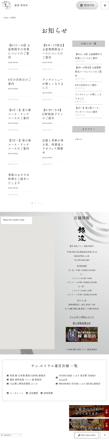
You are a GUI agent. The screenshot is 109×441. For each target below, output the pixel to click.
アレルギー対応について (82, 317)
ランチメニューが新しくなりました (53, 83)
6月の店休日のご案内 (19, 81)
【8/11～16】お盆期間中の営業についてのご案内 (19, 51)
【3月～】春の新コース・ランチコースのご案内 (19, 144)
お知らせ (78, 139)
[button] (105, 5)
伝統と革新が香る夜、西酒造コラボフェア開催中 (53, 146)
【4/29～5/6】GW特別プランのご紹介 (52, 114)
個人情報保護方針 (82, 323)
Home (6, 17)
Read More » (13, 62)
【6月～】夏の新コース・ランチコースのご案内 (19, 114)
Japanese (7, 435)
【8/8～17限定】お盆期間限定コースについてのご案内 (53, 51)
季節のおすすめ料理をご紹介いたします (19, 179)
